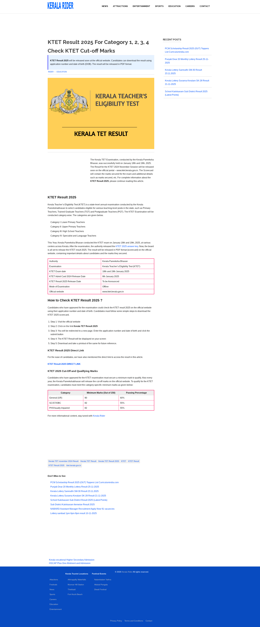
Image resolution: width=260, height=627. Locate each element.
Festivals (53, 584)
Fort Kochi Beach (75, 594)
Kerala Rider (99, 416)
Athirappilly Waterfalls (77, 579)
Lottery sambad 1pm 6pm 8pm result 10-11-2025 (73, 513)
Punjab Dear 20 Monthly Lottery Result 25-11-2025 (74, 487)
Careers (190, 6)
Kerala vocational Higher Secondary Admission (71, 560)
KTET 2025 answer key (127, 246)
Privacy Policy (116, 621)
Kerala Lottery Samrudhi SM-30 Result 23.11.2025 (74, 491)
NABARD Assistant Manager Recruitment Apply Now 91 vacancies (82, 509)
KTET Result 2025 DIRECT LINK (64, 364)
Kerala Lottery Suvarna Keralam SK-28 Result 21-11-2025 (78, 496)
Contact (205, 6)
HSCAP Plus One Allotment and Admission (69, 563)
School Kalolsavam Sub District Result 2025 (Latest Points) (78, 500)
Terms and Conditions (133, 621)
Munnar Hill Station (76, 584)
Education (174, 6)
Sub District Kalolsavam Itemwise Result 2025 (72, 504)
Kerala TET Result (88, 461)
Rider (50, 72)
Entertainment (141, 6)
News (105, 6)
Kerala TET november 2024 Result (63, 461)
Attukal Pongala (101, 584)
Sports (159, 6)
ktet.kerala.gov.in (73, 465)
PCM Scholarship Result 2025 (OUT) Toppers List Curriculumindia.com (84, 482)
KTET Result (133, 461)
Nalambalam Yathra (102, 579)
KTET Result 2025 (56, 465)
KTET (123, 461)
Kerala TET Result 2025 (108, 461)
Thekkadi (72, 589)
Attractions (120, 6)
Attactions (54, 579)
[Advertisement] (130, 23)
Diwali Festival (100, 589)
